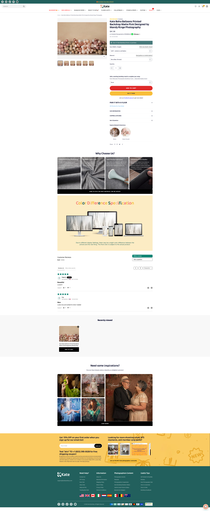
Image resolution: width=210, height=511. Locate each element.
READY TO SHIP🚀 (93, 10)
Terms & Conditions (101, 490)
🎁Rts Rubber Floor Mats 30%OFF (105, 1)
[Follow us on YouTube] (17, 2)
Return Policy (99, 484)
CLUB (158, 10)
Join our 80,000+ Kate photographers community (123, 460)
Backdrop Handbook (146, 490)
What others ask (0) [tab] (70, 268)
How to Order (144, 487)
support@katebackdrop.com (64, 480)
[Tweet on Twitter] (119, 144)
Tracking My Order (84, 490)
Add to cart (69, 349)
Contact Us (82, 477)
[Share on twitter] (152, 288)
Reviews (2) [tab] (61, 268)
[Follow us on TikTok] (10, 2)
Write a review (138, 256)
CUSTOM (142, 10)
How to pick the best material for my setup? (105, 191)
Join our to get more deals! (131, 98)
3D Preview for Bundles (146, 477)
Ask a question (138, 259)
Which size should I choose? (146, 46)
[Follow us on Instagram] (6, 2)
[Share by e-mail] (122, 144)
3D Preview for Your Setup (117, 106)
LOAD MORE (105, 423)
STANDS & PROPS (131, 10)
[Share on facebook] (148, 288)
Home (58, 15)
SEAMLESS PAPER (79, 10)
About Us (98, 477)
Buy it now (131, 93)
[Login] (199, 6)
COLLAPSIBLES (118, 10)
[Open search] (136, 268)
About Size (82, 484)
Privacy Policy (99, 487)
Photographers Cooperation (121, 482)
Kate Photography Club (147, 482)
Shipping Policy (100, 482)
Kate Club (82, 482)
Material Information (101, 479)
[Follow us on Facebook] (2, 2)
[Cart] (203, 6)
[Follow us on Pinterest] (13, 2)
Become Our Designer (119, 490)
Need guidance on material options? (144, 55)
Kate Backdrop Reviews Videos (122, 484)
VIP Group (82, 479)
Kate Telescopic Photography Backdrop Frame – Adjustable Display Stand (128, 78)
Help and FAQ (83, 487)
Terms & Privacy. (85, 461)
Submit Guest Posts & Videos (121, 487)
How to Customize (145, 484)
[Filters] (140, 268)
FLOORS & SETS (105, 10)
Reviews (143, 479)
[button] (114, 19)
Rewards (116, 479)
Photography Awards (119, 477)
